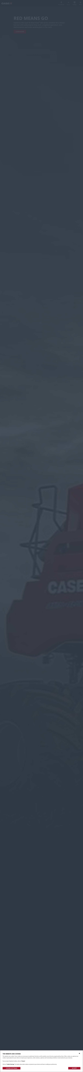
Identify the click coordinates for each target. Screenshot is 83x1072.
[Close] (79, 1053)
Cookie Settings (11, 1068)
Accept (74, 1068)
